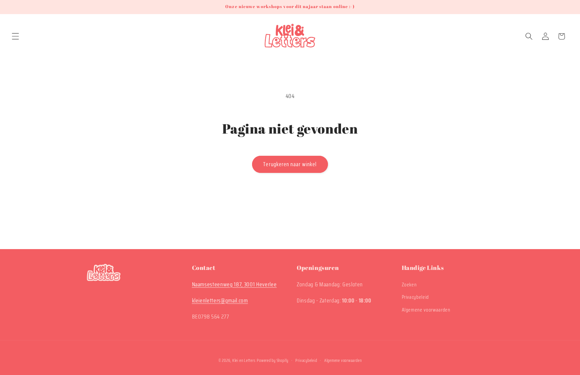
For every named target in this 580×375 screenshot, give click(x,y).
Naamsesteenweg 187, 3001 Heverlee (234, 284)
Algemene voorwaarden (426, 310)
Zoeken (409, 285)
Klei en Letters (244, 360)
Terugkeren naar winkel (290, 164)
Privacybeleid (415, 297)
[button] (15, 36)
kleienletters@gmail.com (220, 300)
